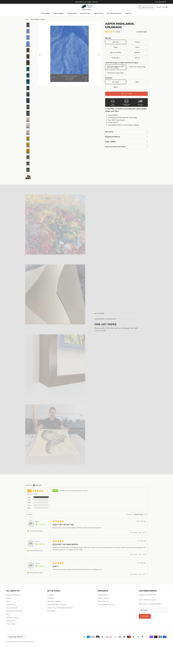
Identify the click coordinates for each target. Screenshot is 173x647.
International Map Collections (56, 604)
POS (18, 641)
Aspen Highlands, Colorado (37, 19)
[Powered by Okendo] (33, 485)
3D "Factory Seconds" (114, 13)
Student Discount (103, 595)
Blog (7, 614)
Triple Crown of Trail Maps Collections (60, 608)
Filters (30, 514)
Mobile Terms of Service (14, 611)
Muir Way (13, 641)
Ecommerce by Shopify (28, 641)
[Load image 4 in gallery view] (69, 54)
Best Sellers (45, 13)
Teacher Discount (103, 598)
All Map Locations (12, 617)
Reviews (9, 598)
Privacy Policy (10, 604)
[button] (112, 32)
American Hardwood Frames (115, 146)
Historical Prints (85, 13)
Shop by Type (71, 13)
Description (109, 132)
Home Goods (98, 13)
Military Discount (102, 601)
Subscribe (144, 616)
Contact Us (50, 595)
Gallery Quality (110, 142)
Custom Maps (10, 624)
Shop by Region (58, 13)
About (8, 601)
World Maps (51, 611)
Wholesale (50, 598)
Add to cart (126, 94)
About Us (128, 13)
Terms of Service (11, 608)
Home (26, 19)
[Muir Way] (86, 7)
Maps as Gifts (10, 621)
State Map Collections (54, 601)
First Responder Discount (105, 604)
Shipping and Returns (112, 137)
